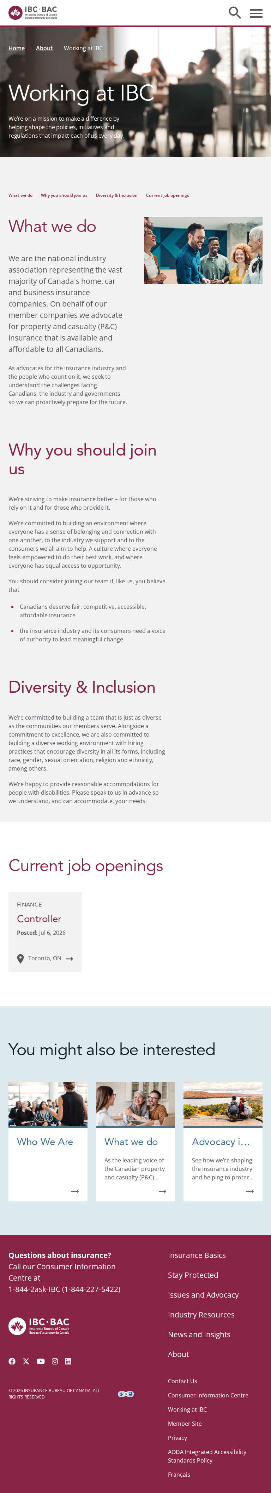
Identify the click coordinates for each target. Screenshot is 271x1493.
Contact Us (182, 1381)
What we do (20, 195)
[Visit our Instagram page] (55, 1361)
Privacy (177, 1438)
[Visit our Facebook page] (12, 1361)
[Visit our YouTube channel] (41, 1361)
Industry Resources (201, 1315)
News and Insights (199, 1334)
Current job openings (167, 195)
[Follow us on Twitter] (26, 1361)
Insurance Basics (197, 1255)
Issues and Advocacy (203, 1295)
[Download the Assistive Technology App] (126, 1394)
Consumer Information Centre (208, 1395)
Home (16, 48)
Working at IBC (187, 1409)
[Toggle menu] (256, 12)
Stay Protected (193, 1275)
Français (179, 1474)
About (44, 48)
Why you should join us (64, 195)
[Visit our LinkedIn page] (68, 1361)
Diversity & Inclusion (117, 195)
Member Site (185, 1424)
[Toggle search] (235, 12)
